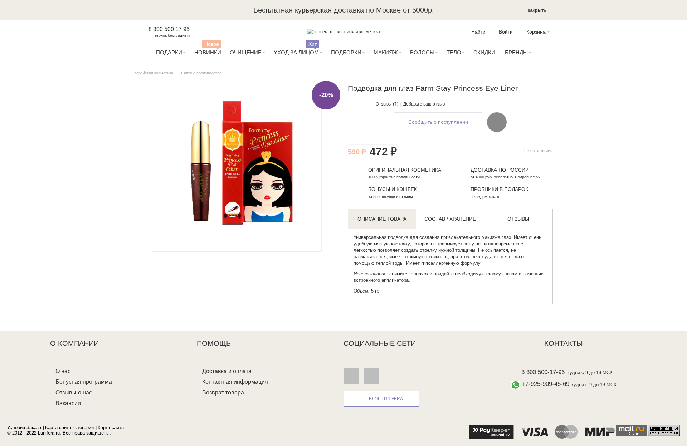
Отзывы (518, 219)
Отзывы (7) (387, 104)
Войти (506, 32)
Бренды (516, 52)
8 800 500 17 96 (169, 29)
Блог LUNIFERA (386, 398)
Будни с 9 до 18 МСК (589, 372)
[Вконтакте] (351, 375)
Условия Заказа (24, 427)
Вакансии (68, 403)
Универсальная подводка (381, 237)
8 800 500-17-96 (543, 372)
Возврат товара (223, 392)
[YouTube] (371, 375)
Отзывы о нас (73, 392)
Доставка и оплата (227, 371)
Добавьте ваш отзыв (424, 104)
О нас (62, 371)
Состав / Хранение (450, 219)
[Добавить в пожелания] (497, 121)
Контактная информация (235, 382)
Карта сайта (111, 427)
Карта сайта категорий (69, 427)
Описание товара (381, 219)
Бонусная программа (83, 382)
